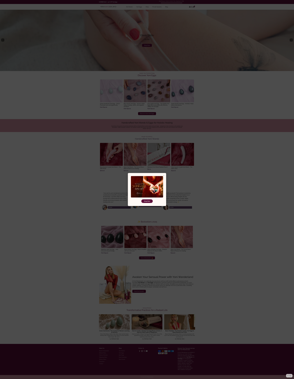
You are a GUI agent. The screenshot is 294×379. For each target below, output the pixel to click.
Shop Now (147, 201)
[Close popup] (164, 175)
